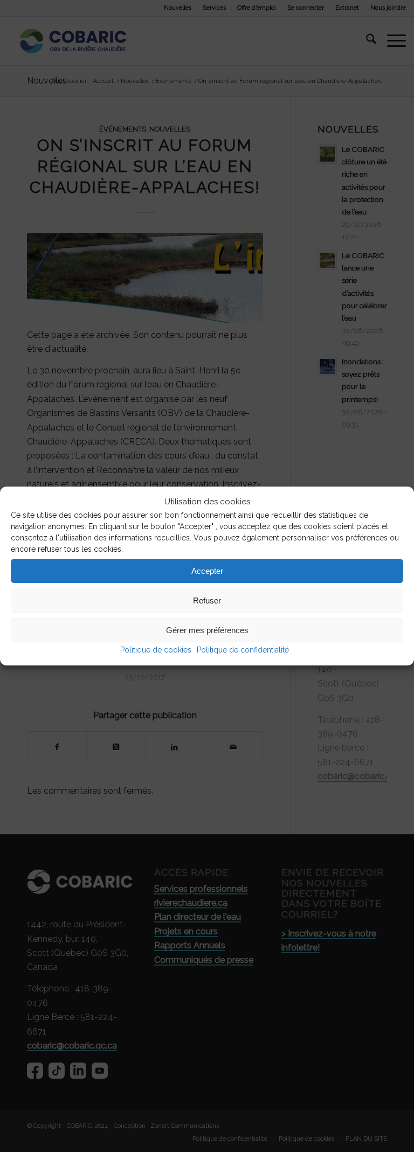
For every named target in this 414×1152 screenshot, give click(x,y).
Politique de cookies (155, 650)
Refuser (207, 600)
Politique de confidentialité (243, 650)
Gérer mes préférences (207, 630)
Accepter (207, 570)
